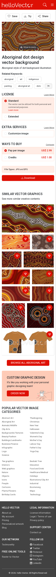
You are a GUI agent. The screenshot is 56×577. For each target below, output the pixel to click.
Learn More (49, 95)
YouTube (37, 559)
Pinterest (37, 552)
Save (14, 16)
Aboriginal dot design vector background (25, 207)
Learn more (13, 110)
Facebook (37, 544)
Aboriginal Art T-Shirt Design (18, 332)
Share (45, 16)
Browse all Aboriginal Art (28, 362)
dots (39, 86)
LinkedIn (36, 563)
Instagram (37, 555)
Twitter (36, 548)
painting (8, 86)
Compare (50, 144)
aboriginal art (24, 86)
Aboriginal (8, 79)
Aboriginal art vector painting (11, 308)
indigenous (34, 79)
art (21, 79)
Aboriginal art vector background (39, 308)
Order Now (18, 393)
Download (29, 177)
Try (29, 16)
